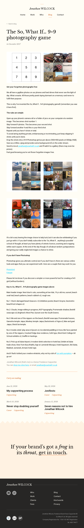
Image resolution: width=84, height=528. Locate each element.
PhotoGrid (11, 269)
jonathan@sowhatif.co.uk (28, 146)
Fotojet (9, 273)
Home (22, 15)
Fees (32, 504)
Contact (60, 15)
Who (41, 15)
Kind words (58, 500)
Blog (50, 15)
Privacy (57, 504)
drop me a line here (21, 365)
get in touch (52, 452)
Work (32, 15)
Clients (33, 500)
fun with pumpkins (64, 353)
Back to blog (12, 24)
